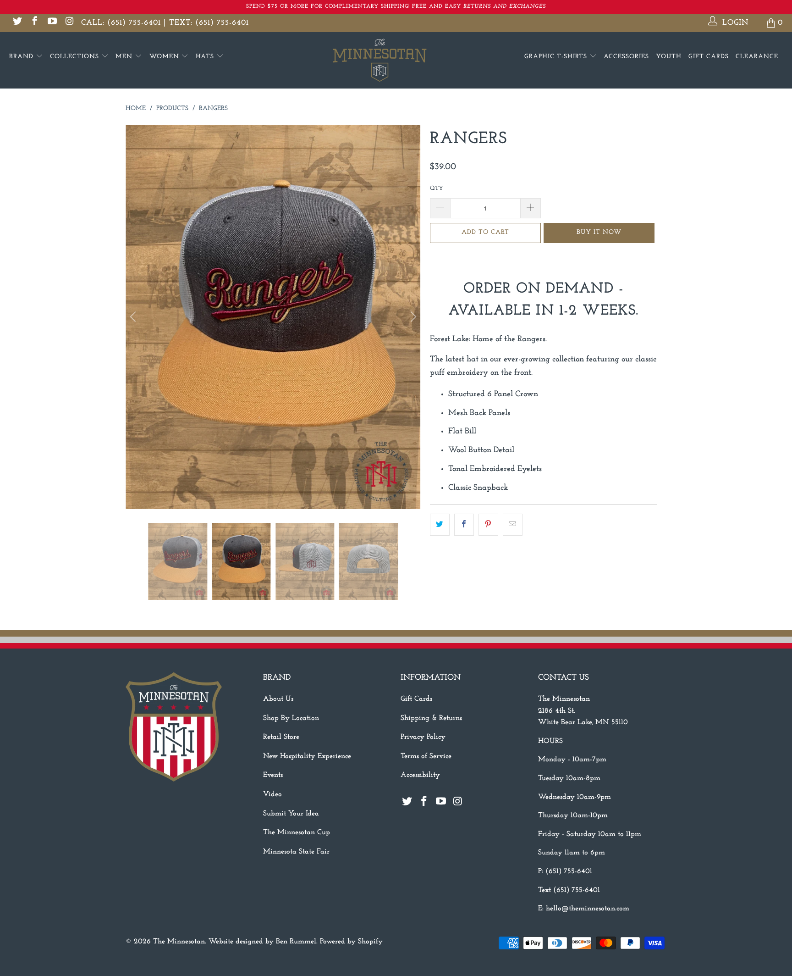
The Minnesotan (179, 941)
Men (125, 56)
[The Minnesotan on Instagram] (69, 23)
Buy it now (599, 232)
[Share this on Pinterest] (488, 525)
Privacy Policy (423, 737)
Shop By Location (291, 718)
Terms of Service (426, 756)
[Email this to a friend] (512, 525)
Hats (206, 56)
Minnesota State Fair (296, 851)
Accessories (626, 56)
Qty (436, 188)
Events (273, 775)
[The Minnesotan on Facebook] (34, 23)
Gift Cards (708, 56)
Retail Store (281, 737)
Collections (75, 56)
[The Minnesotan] (396, 60)
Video (272, 794)
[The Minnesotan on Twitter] (16, 23)
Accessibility (420, 775)
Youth (669, 56)
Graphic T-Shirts (556, 56)
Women (165, 56)
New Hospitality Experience (307, 756)
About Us (278, 699)
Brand (22, 56)
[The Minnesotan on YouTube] (51, 23)
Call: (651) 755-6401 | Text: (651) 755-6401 (165, 23)
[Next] (412, 317)
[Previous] (134, 317)
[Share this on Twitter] (440, 525)
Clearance (757, 56)
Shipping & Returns (431, 718)
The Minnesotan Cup (296, 832)
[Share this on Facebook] (464, 525)
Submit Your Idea (291, 813)
